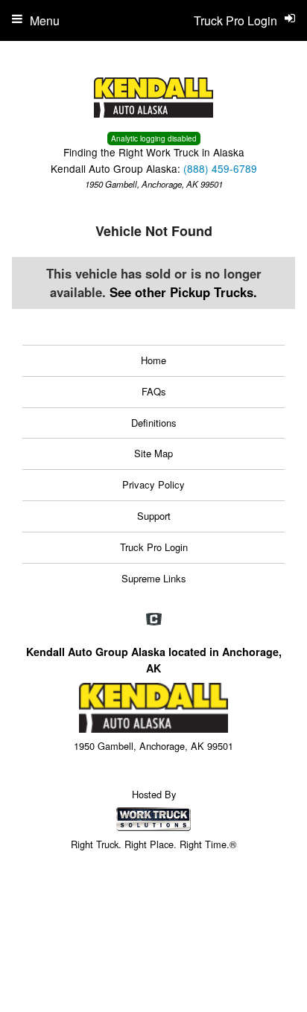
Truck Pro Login (154, 547)
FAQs (154, 391)
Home (153, 360)
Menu (45, 20)
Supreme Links (153, 578)
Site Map (153, 453)
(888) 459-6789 (220, 168)
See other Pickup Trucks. (183, 292)
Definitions (154, 423)
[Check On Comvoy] (154, 620)
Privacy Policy (153, 484)
